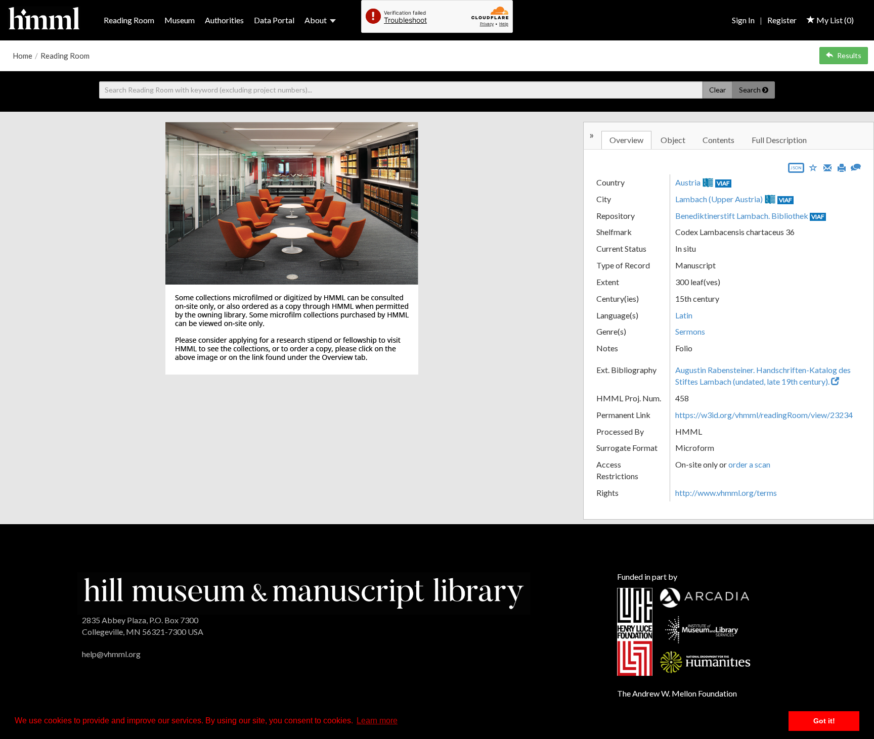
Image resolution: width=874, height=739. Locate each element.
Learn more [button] (377, 720)
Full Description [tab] (779, 140)
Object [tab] (673, 140)
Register (782, 20)
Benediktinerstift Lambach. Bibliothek (741, 215)
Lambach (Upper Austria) (719, 199)
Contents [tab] (718, 140)
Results (849, 55)
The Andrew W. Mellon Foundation (677, 693)
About (315, 20)
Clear (717, 89)
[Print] (842, 167)
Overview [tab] (626, 140)
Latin (683, 315)
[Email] (827, 167)
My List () (834, 20)
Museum (179, 20)
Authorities (224, 20)
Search (750, 89)
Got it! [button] (824, 721)
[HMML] (304, 592)
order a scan (749, 464)
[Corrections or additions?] (856, 166)
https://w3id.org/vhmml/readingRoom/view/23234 (764, 415)
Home (22, 55)
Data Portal (274, 20)
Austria (688, 182)
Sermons (690, 331)
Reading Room (129, 20)
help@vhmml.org (111, 654)
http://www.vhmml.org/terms (726, 492)
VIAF (723, 183)
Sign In (743, 20)
